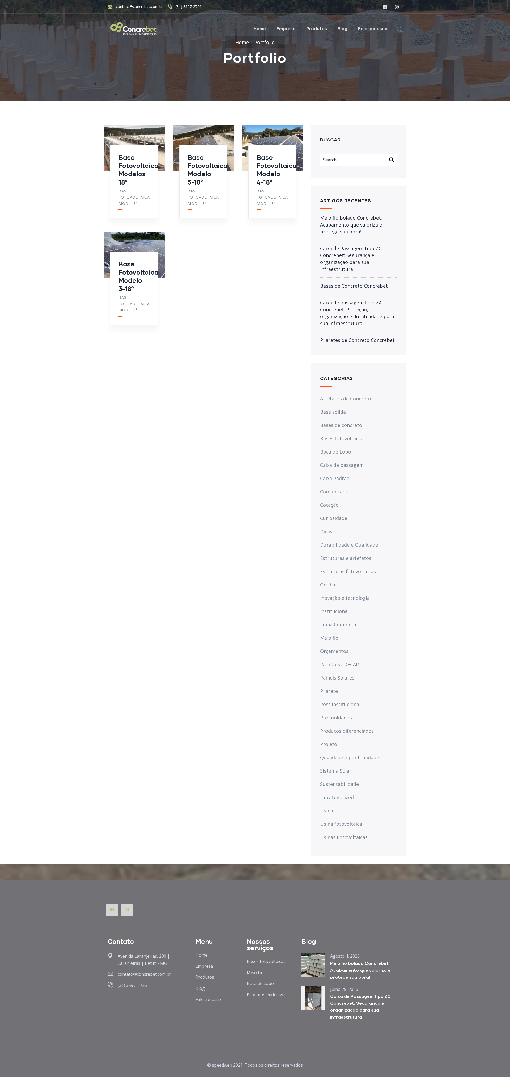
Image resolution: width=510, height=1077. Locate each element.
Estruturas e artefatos (345, 558)
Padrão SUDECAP (339, 664)
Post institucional (340, 704)
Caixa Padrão (335, 478)
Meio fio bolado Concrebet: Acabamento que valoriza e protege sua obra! (351, 225)
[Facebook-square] (112, 910)
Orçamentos (334, 651)
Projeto (328, 744)
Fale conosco (373, 28)
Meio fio (329, 638)
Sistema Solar (335, 771)
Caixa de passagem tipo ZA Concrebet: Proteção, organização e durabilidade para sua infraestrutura (357, 312)
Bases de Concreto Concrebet (354, 286)
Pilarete (329, 691)
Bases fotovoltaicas (342, 438)
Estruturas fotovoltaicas (348, 571)
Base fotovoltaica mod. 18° (134, 197)
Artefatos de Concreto (345, 398)
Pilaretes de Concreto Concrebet (357, 340)
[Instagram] (127, 910)
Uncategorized (337, 797)
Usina (326, 810)
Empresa (286, 28)
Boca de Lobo (335, 452)
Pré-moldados (336, 717)
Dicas (326, 531)
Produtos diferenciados (347, 731)
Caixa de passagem (342, 465)
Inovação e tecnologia (345, 598)
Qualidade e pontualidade (349, 757)
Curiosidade (333, 518)
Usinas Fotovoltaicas (344, 837)
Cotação (329, 505)
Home (260, 28)
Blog (342, 28)
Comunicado (334, 491)
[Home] (134, 28)
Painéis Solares (337, 677)
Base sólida (333, 412)
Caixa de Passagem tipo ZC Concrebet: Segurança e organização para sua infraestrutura (350, 258)
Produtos (316, 28)
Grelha (327, 584)
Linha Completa (338, 624)
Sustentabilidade (339, 784)
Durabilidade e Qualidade (349, 545)
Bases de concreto (341, 425)
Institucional (334, 611)
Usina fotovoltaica (341, 824)
